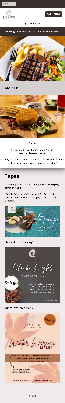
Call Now (53, 14)
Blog (32, 396)
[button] (9, 4)
